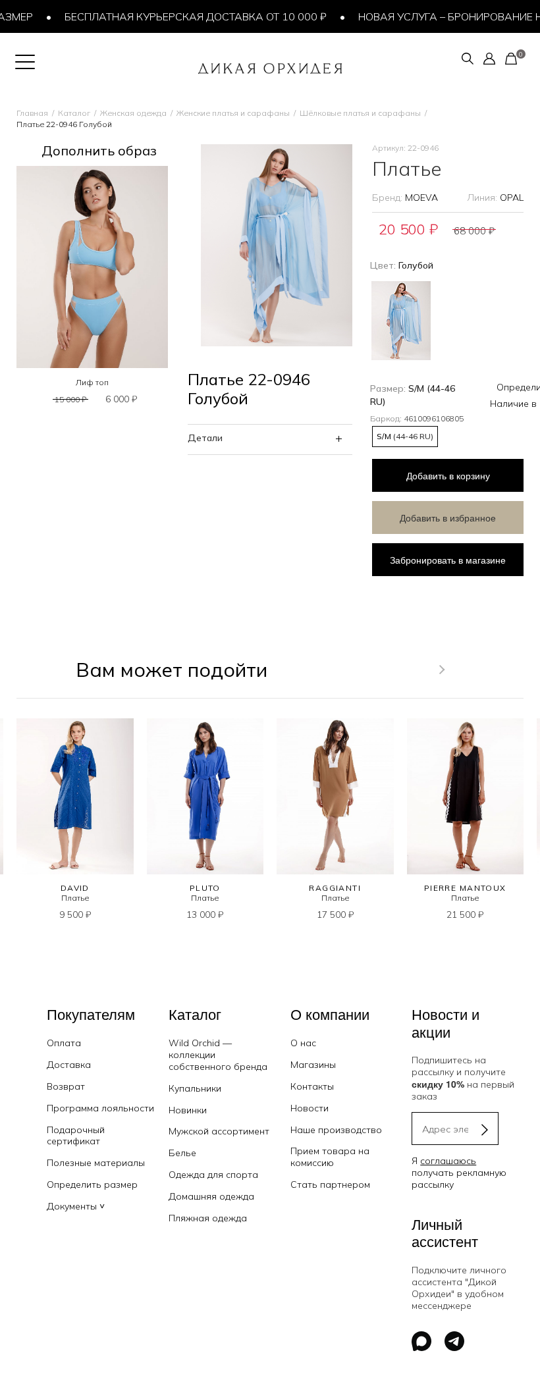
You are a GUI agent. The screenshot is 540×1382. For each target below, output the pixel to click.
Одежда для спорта (213, 1175)
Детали (205, 438)
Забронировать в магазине (448, 559)
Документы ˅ (76, 1206)
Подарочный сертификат (76, 1136)
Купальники (195, 1088)
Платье (75, 898)
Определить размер (92, 1184)
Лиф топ (92, 382)
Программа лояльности (100, 1108)
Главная (32, 113)
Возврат (66, 1086)
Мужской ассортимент (219, 1131)
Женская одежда (133, 113)
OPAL (512, 197)
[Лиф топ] (92, 267)
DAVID (75, 888)
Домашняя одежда (211, 1196)
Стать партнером (330, 1184)
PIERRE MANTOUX (465, 888)
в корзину (448, 475)
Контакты (312, 1086)
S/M (405, 436)
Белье (182, 1153)
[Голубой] (401, 319)
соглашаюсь (448, 1161)
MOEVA (421, 197)
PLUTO (205, 888)
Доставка (69, 1065)
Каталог (74, 113)
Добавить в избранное (448, 517)
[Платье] (75, 796)
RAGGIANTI (335, 888)
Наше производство (336, 1130)
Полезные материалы (96, 1163)
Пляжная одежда (208, 1218)
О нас (303, 1043)
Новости (309, 1108)
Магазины (313, 1065)
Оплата (64, 1043)
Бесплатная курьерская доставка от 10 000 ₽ (183, 16)
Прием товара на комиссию (329, 1157)
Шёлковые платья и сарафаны (360, 113)
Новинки (188, 1110)
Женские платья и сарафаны (233, 113)
